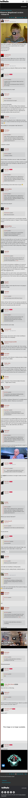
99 (9, 17)
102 (16, 17)
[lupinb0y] (2, 117)
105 (22, 17)
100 (11, 17)
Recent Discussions (6, 782)
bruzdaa (6, 502)
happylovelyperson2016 (10, 341)
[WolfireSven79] (2, 521)
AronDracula (7, 54)
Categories (24, 6)
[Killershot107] (2, 330)
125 (25, 17)
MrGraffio (6, 353)
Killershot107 (7, 329)
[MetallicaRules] (2, 189)
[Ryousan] (2, 377)
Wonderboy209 (8, 708)
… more (16, 260)
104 (20, 17)
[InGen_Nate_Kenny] (2, 684)
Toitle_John (7, 363)
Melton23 (6, 20)
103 (18, 17)
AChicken (6, 64)
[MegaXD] (2, 282)
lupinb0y (6, 116)
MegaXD (6, 282)
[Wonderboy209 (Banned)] (2, 710)
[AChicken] (2, 65)
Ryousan (6, 376)
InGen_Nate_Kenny (9, 684)
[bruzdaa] (2, 502)
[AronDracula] (2, 55)
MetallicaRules (8, 189)
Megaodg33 (7, 386)
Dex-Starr (6, 74)
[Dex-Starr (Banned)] (2, 75)
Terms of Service (22, 794)
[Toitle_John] (2, 364)
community (24, 788)
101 (13, 17)
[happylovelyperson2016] (2, 343)
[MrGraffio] (2, 354)
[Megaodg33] (2, 388)
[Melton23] (2, 20)
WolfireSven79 (8, 521)
